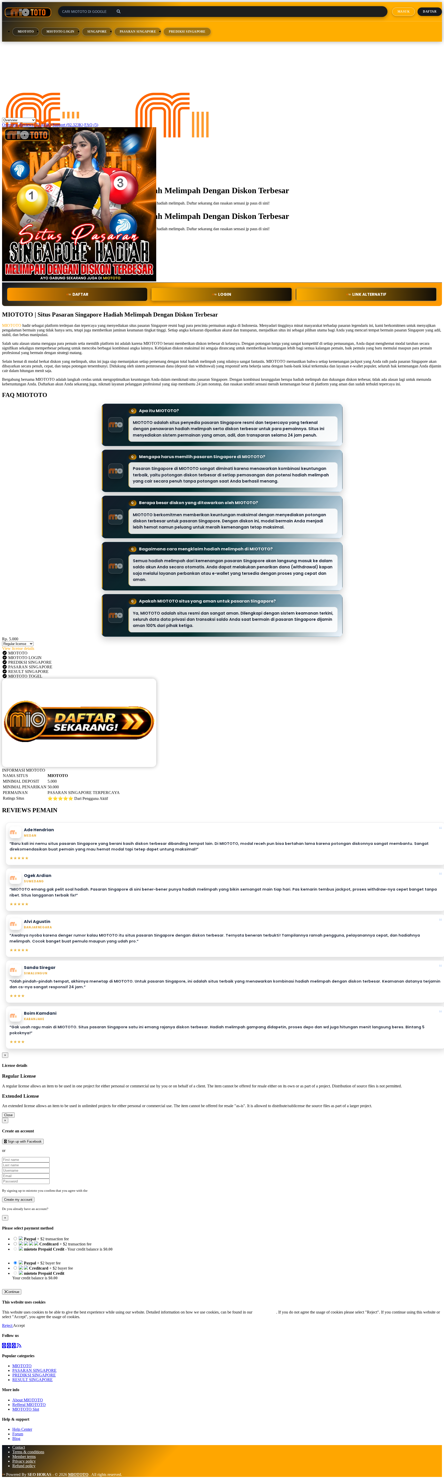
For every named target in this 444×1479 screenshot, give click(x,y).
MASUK (403, 11)
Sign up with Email (22, 1150)
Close (8, 1115)
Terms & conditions (28, 1452)
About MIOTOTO (27, 1400)
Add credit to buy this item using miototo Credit (51, 1254)
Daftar (430, 11)
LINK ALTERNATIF (369, 294)
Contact (18, 1447)
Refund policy (23, 1466)
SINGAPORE (97, 31)
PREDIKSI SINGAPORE (187, 31)
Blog (16, 1438)
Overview (10, 125)
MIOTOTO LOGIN (60, 31)
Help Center (22, 1429)
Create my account (18, 1199)
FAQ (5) (91, 125)
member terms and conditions (108, 1191)
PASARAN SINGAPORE (138, 31)
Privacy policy (24, 1461)
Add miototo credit (27, 1282)
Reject (7, 1325)
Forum (17, 1434)
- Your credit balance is (62, 1251)
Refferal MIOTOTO (29, 1404)
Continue (12, 1292)
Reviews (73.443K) (35, 125)
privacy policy (264, 1312)
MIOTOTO (26, 31)
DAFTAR (80, 294)
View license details (18, 648)
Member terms (24, 1456)
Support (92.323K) (67, 125)
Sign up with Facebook (24, 1141)
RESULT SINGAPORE (32, 1380)
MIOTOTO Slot (25, 1409)
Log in (53, 1209)
